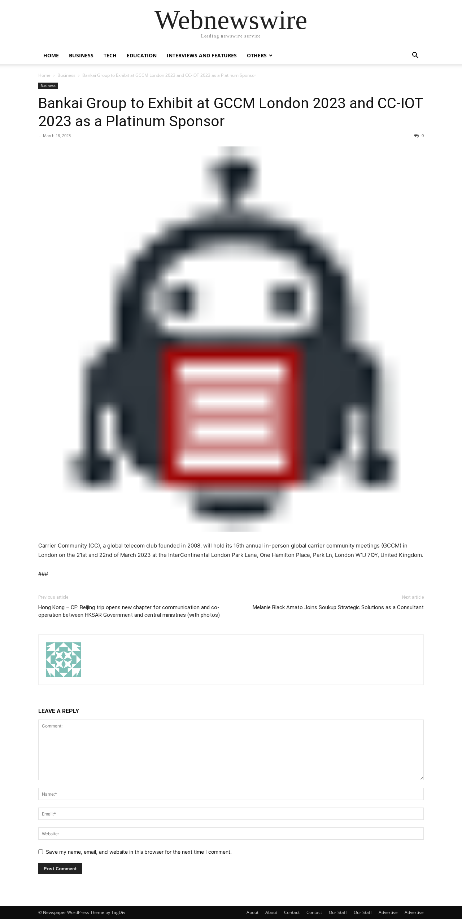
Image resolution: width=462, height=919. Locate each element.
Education (142, 55)
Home (51, 55)
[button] (415, 56)
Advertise (388, 912)
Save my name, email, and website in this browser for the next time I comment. (139, 852)
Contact (292, 912)
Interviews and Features (202, 55)
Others (257, 55)
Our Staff (338, 912)
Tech (110, 55)
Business (81, 55)
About (252, 912)
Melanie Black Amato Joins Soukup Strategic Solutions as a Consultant (338, 607)
